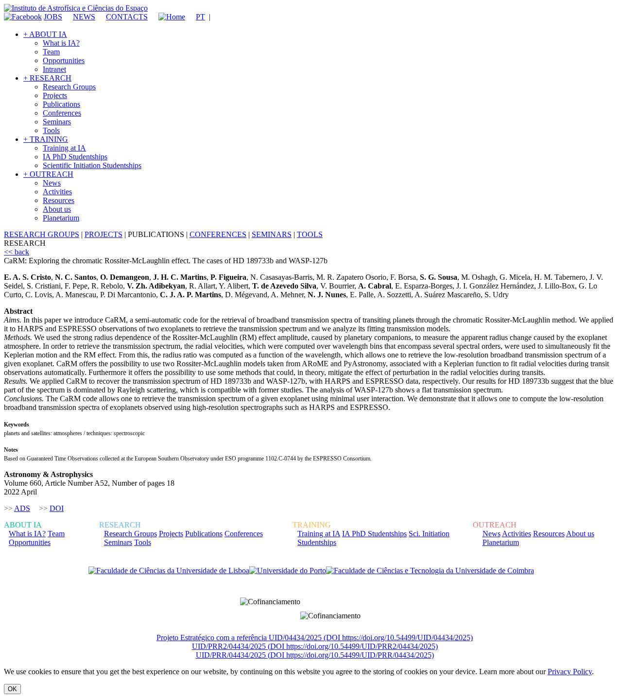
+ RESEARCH (47, 78)
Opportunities (64, 60)
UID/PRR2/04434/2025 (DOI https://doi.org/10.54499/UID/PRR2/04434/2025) (315, 646)
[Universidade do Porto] (287, 570)
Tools (51, 130)
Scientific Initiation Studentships (92, 165)
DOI (57, 508)
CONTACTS (127, 17)
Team (51, 52)
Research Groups (69, 87)
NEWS (84, 17)
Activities (57, 191)
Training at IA (64, 148)
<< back (16, 252)
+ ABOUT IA (45, 34)
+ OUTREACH (48, 174)
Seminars (57, 122)
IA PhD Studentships (75, 157)
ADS (22, 508)
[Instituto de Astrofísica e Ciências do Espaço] (76, 8)
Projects (55, 95)
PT (200, 17)
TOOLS (310, 234)
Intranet (54, 69)
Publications (61, 104)
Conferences (62, 113)
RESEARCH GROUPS (41, 234)
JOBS (53, 17)
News (52, 183)
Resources (58, 200)
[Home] (167, 17)
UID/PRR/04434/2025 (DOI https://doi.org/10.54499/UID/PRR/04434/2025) (315, 655)
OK (12, 689)
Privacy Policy (570, 671)
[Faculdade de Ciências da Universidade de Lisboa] (168, 570)
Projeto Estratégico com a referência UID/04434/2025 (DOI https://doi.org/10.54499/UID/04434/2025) (314, 637)
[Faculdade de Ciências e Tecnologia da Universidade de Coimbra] (430, 570)
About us (57, 209)
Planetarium (61, 218)
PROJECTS (103, 234)
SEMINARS (272, 234)
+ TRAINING (45, 139)
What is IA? (61, 43)
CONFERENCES (218, 234)
